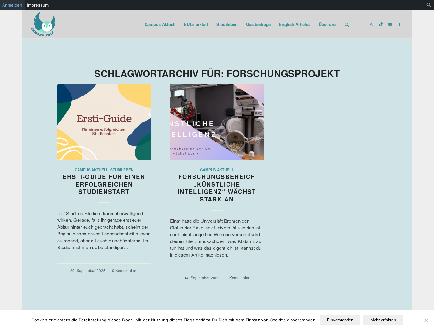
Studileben (121, 170)
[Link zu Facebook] (399, 24)
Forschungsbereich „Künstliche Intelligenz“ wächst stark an (217, 188)
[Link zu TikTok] (380, 24)
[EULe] (44, 24)
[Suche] (347, 24)
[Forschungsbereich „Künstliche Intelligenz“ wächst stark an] (217, 122)
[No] (426, 320)
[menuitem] (429, 5)
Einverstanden (340, 320)
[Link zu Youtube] (390, 24)
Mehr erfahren (383, 320)
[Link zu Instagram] (371, 24)
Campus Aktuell (91, 170)
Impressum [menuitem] (38, 5)
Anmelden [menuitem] (12, 5)
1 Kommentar (237, 277)
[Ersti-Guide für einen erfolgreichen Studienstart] (104, 122)
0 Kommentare (125, 270)
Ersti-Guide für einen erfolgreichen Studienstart (104, 184)
